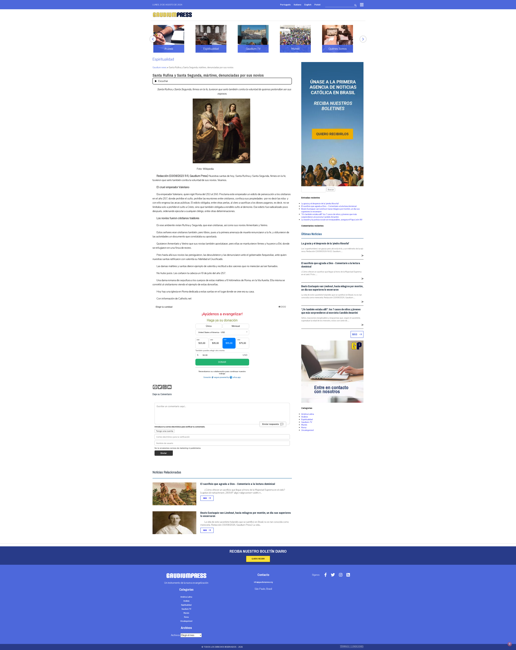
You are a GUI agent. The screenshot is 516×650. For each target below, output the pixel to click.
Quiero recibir (258, 559)
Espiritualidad (163, 59)
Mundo (304, 424)
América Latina (307, 414)
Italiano (297, 4)
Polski (317, 4)
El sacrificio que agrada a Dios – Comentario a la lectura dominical (328, 206)
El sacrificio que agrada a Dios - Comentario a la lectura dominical (237, 483)
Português (285, 4)
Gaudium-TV (306, 422)
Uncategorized (307, 430)
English (307, 4)
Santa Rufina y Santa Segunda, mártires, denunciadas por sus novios (208, 75)
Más (205, 498)
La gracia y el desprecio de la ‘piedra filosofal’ (320, 203)
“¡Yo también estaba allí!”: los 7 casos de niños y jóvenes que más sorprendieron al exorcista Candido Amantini (329, 215)
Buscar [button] (331, 189)
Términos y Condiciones (351, 646)
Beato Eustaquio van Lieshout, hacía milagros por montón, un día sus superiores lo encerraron (245, 514)
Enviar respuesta (270, 424)
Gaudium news (159, 67)
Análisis (304, 416)
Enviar (164, 453)
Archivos (175, 635)
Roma (303, 427)
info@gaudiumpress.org (263, 582)
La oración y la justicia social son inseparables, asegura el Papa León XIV (331, 219)
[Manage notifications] (510, 644)
